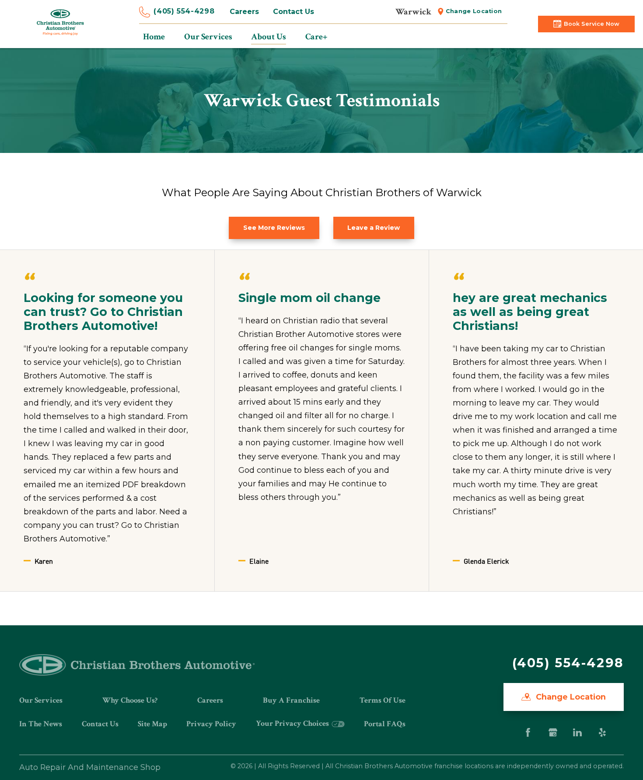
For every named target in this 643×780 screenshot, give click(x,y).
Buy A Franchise (291, 700)
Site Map (152, 724)
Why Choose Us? (129, 700)
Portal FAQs (384, 724)
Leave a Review (373, 228)
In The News (40, 724)
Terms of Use (382, 700)
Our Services (41, 700)
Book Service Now (591, 24)
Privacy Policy (211, 724)
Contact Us (293, 11)
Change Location (474, 11)
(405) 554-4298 (184, 11)
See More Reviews (274, 228)
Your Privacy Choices (293, 723)
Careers (244, 11)
